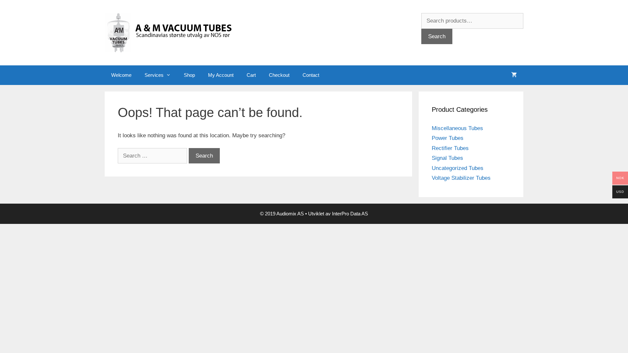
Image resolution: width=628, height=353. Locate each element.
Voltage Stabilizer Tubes (461, 178)
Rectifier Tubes (450, 148)
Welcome (121, 75)
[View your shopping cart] (514, 75)
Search (436, 36)
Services (154, 75)
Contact (311, 75)
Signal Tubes (447, 158)
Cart (251, 75)
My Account (221, 75)
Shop (189, 75)
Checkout (279, 75)
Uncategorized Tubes (457, 168)
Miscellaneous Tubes (457, 128)
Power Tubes (447, 138)
